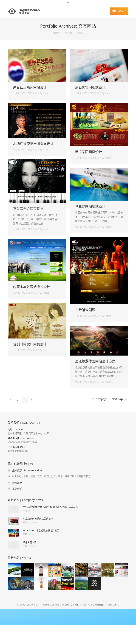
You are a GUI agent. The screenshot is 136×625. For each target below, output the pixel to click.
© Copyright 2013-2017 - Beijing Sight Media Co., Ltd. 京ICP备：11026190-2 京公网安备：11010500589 (68, 604)
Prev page (101, 399)
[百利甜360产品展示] (41, 570)
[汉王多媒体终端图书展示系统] (54, 570)
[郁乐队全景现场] (28, 570)
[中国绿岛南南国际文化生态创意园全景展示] (81, 583)
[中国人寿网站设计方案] (68, 570)
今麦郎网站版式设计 (90, 206)
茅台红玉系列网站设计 (30, 87)
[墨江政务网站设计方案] (121, 570)
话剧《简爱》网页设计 (30, 344)
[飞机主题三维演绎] (14, 583)
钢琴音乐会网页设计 (28, 209)
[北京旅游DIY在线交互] (68, 583)
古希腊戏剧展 (85, 310)
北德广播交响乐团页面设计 (33, 143)
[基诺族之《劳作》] (108, 570)
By (44, 93)
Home (56, 32)
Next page (118, 399)
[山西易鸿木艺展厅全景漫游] (81, 570)
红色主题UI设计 (31, 542)
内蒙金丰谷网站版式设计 (31, 287)
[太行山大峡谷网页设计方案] (14, 570)
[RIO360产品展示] (41, 583)
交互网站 (32, 93)
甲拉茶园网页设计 (88, 152)
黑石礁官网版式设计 (90, 87)
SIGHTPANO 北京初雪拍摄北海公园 (41, 530)
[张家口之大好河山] (28, 583)
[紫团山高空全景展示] (54, 583)
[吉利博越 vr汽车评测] (94, 570)
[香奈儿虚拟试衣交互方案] (94, 583)
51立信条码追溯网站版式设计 (38, 518)
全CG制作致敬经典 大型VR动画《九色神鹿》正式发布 (50, 506)
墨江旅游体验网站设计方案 (95, 361)
